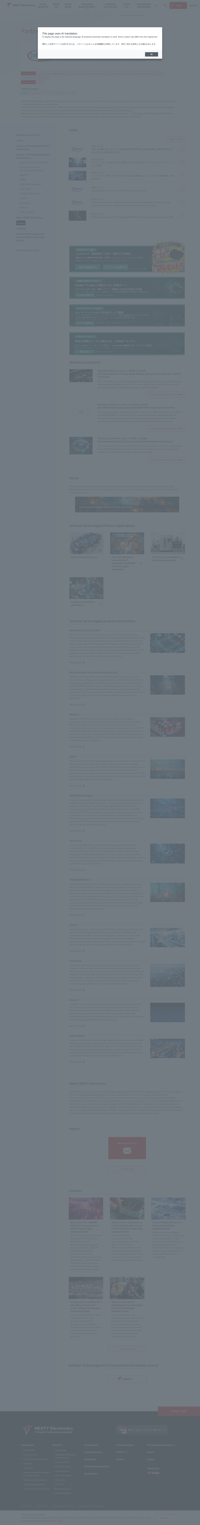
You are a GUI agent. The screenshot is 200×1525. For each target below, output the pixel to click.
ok (151, 54)
